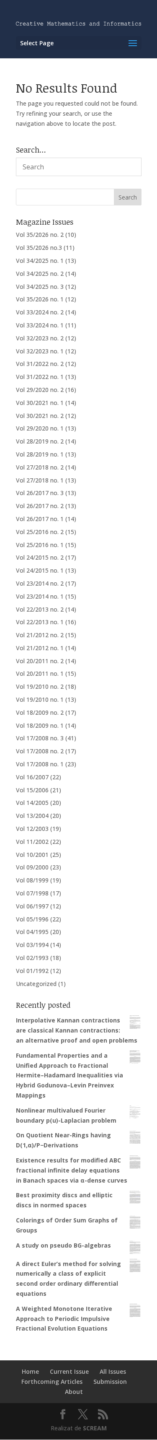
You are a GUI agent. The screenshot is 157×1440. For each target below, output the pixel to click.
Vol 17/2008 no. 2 (40, 751)
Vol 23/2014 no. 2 (40, 583)
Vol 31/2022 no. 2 (40, 364)
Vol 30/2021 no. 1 (40, 403)
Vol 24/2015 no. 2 (40, 557)
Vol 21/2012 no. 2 (40, 635)
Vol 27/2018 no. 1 (40, 480)
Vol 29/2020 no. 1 (40, 428)
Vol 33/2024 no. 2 (40, 312)
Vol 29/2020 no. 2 (40, 390)
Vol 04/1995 (32, 932)
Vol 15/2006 (32, 790)
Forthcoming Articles (51, 1382)
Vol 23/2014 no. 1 (40, 596)
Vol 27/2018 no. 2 (40, 467)
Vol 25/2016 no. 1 (40, 545)
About (74, 1392)
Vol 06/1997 (32, 906)
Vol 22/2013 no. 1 (40, 622)
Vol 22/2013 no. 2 (40, 609)
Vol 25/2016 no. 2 (40, 532)
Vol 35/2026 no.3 (39, 248)
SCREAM (95, 1428)
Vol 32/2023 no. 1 (40, 351)
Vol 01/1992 (32, 971)
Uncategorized (36, 984)
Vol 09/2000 (32, 867)
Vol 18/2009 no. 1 (40, 725)
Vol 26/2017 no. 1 (40, 519)
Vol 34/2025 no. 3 (40, 287)
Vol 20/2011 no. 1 (40, 673)
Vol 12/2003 (32, 829)
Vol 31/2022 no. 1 (40, 377)
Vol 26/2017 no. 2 (40, 506)
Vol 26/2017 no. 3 (40, 493)
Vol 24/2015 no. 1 (40, 570)
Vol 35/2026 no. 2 (40, 235)
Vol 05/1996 (32, 919)
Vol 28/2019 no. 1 (40, 454)
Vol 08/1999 (32, 880)
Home (30, 1371)
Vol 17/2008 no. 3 (40, 738)
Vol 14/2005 (32, 803)
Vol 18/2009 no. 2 (40, 712)
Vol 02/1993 (32, 958)
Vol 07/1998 (32, 893)
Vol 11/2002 (32, 842)
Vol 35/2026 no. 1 (40, 299)
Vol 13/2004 (32, 816)
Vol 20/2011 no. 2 (40, 661)
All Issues (113, 1371)
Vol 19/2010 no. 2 (40, 686)
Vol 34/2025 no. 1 (40, 261)
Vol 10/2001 (32, 855)
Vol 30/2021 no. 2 (40, 416)
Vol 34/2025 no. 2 (40, 274)
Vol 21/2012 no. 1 (40, 648)
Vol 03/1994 (32, 945)
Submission (110, 1382)
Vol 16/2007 (32, 777)
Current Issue (69, 1371)
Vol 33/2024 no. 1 (40, 325)
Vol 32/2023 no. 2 (40, 338)
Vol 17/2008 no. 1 (40, 764)
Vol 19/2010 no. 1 (40, 699)
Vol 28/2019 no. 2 (40, 441)
